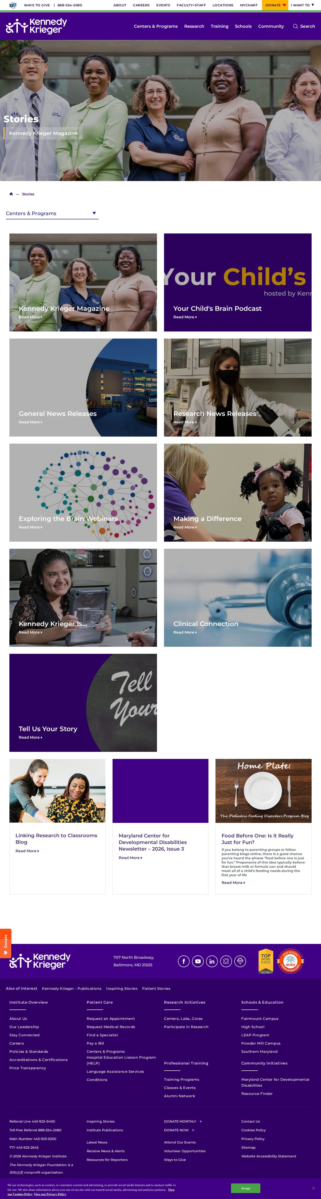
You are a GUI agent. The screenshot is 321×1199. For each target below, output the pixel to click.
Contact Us (250, 1121)
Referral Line (32, 1121)
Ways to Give (37, 5)
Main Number (32, 1139)
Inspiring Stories (121, 988)
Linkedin (212, 961)
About (120, 5)
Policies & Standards (28, 1051)
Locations (223, 5)
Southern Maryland (259, 1051)
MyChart (249, 5)
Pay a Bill (95, 1043)
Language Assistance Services (115, 1071)
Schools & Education (262, 1002)
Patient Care (100, 1002)
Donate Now (176, 1130)
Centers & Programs (156, 26)
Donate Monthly (180, 1121)
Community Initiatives (264, 1063)
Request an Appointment (111, 1018)
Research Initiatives (184, 1002)
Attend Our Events (180, 1142)
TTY (24, 1147)
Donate (273, 5)
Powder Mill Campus (261, 1043)
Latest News (97, 1142)
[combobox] (52, 212)
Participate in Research (186, 1027)
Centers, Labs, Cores (183, 1018)
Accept (245, 1188)
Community (271, 26)
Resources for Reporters (107, 1160)
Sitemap (248, 1147)
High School (253, 1027)
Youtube (198, 961)
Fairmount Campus (260, 1018)
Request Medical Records (111, 1027)
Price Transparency (27, 1068)
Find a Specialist (102, 1035)
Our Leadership (24, 1027)
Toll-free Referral (35, 1130)
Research (194, 26)
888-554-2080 (70, 5)
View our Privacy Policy (50, 1194)
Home (11, 194)
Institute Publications (105, 1130)
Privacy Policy (253, 1139)
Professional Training (186, 1063)
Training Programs (181, 1079)
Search (307, 27)
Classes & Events (180, 1087)
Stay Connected (24, 1035)
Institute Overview (28, 1002)
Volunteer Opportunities (185, 1151)
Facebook (184, 961)
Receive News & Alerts (106, 1151)
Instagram (226, 961)
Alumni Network (179, 1096)
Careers (141, 5)
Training (219, 26)
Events (163, 5)
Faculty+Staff (191, 5)
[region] (160, 1188)
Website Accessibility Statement (268, 1156)
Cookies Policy (253, 1130)
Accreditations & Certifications (38, 1059)
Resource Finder (257, 1093)
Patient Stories (156, 988)
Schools (243, 26)
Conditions (97, 1079)
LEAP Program (255, 1035)
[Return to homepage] (36, 26)
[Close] (313, 1188)
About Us (18, 1018)
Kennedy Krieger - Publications (72, 988)
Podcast (240, 961)
